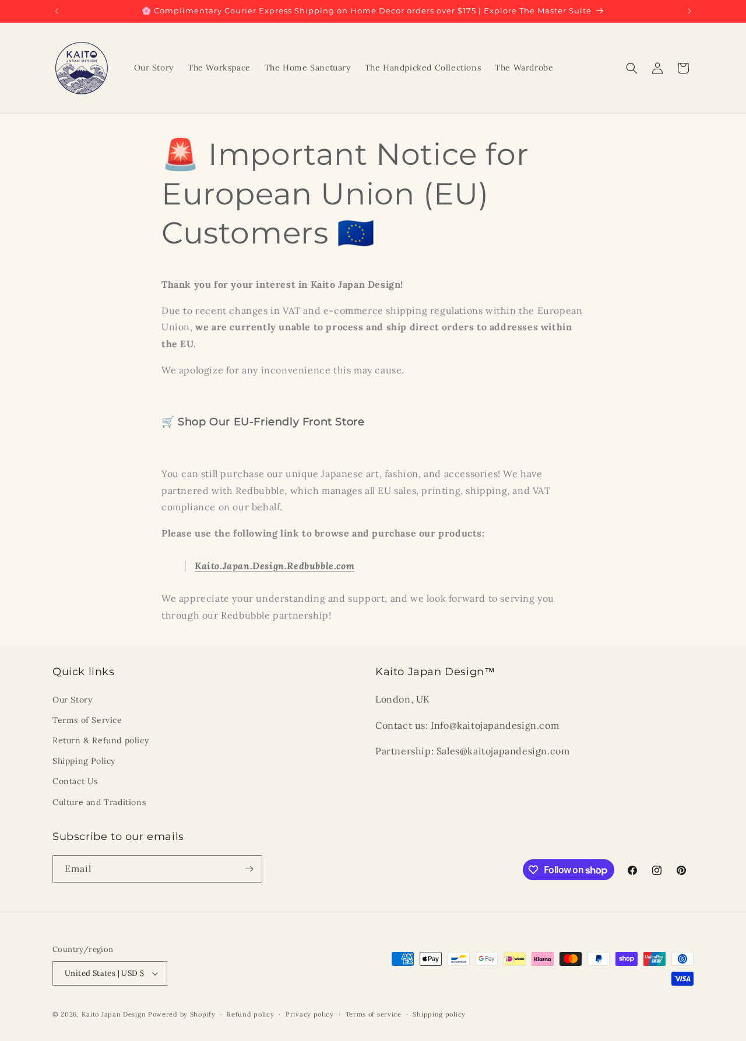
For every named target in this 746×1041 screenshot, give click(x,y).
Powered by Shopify (182, 1014)
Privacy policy (310, 1014)
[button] (632, 68)
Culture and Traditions (99, 802)
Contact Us (75, 781)
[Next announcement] (689, 11)
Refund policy (250, 1014)
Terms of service (374, 1014)
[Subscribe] (249, 869)
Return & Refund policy (100, 740)
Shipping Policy (83, 761)
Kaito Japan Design (115, 1014)
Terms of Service (87, 720)
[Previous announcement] (56, 11)
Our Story (72, 699)
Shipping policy (439, 1014)
